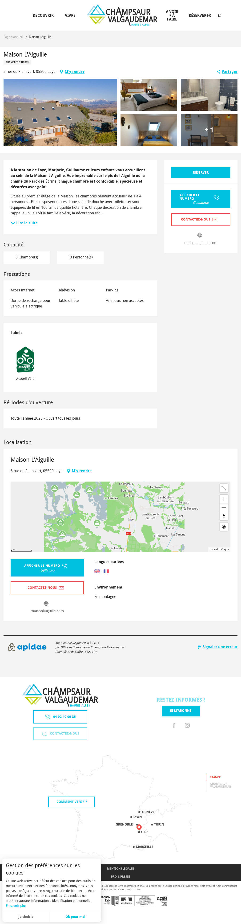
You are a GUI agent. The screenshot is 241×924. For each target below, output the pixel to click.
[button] (219, 15)
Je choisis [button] (25, 917)
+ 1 (209, 130)
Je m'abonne (181, 711)
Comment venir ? (71, 802)
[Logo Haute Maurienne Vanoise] (60, 695)
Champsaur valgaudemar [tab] (220, 785)
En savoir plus (16, 906)
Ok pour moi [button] (75, 917)
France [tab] (215, 777)
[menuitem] (44, 15)
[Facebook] (174, 726)
